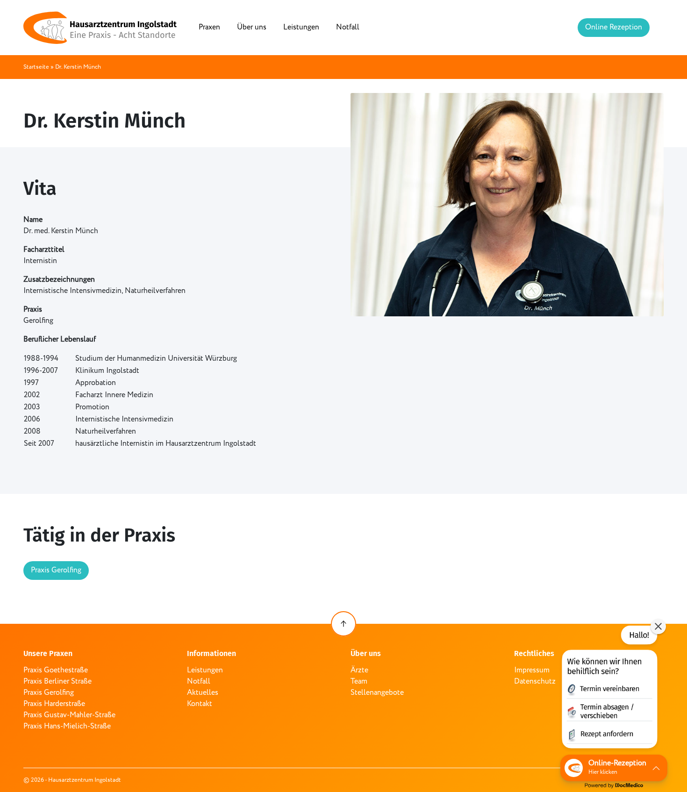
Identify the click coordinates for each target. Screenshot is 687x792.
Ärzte (359, 670)
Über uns (251, 27)
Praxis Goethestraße (55, 670)
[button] (609, 689)
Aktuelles (202, 692)
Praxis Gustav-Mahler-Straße (69, 715)
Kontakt (199, 704)
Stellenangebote (377, 692)
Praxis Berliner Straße (57, 681)
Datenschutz (535, 681)
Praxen (209, 27)
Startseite (36, 67)
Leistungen (301, 27)
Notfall (347, 27)
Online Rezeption (613, 27)
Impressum (532, 670)
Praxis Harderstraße (54, 704)
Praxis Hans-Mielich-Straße (67, 726)
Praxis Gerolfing (56, 570)
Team (359, 681)
